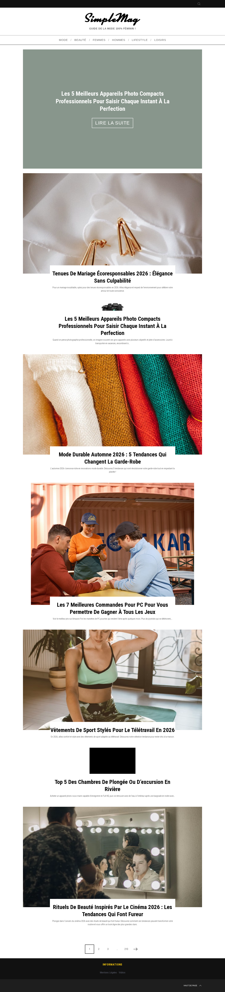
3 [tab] (188, 97)
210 (126, 930)
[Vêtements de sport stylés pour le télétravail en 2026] (112, 661)
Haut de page (190, 967)
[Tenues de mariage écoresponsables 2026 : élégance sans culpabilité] (112, 204)
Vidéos (122, 953)
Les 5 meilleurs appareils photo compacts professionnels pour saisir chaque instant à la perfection (112, 307)
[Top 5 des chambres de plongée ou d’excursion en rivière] (112, 746)
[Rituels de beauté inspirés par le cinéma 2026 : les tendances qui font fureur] (112, 838)
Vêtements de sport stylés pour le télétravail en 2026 (112, 711)
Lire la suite (112, 109)
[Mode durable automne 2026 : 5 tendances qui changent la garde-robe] (112, 385)
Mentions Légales (108, 953)
